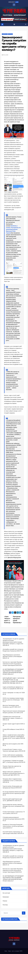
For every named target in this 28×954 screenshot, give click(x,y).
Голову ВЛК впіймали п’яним (11, 729)
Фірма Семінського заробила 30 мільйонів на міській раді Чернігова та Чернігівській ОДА (13, 773)
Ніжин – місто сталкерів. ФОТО (15, 951)
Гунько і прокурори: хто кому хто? (12, 692)
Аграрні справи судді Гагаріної (11, 723)
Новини (5, 901)
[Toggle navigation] (14, 24)
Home (6, 951)
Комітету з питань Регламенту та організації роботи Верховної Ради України (13, 229)
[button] (25, 24)
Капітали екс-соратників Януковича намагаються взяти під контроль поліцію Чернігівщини (13, 663)
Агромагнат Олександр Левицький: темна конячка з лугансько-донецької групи (13, 826)
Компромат (6, 897)
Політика (5, 904)
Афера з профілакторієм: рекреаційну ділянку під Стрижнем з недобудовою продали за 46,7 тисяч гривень (13, 736)
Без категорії (6, 893)
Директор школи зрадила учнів (11, 743)
